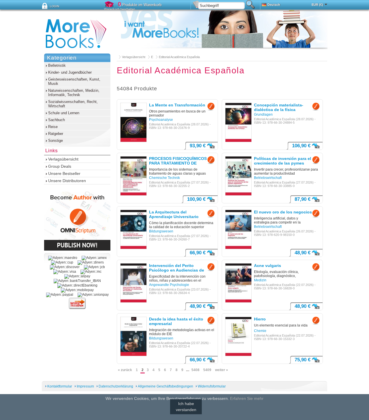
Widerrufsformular (212, 386)
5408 (195, 370)
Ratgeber (55, 133)
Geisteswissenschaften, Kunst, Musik (74, 81)
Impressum (85, 386)
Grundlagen (263, 114)
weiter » (221, 370)
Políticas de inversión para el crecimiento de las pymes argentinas (282, 161)
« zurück (125, 370)
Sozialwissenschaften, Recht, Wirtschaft (73, 104)
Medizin (260, 280)
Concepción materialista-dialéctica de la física (278, 107)
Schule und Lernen (63, 113)
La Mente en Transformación (177, 105)
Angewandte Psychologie (169, 285)
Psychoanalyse (161, 120)
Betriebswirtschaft (268, 178)
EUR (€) (317, 4)
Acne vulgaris (267, 265)
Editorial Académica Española (179, 57)
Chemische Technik (164, 178)
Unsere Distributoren (67, 180)
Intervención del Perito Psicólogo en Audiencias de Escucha (176, 268)
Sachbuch (56, 120)
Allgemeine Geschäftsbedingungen (165, 386)
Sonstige (55, 140)
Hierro (260, 319)
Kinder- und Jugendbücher (70, 72)
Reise (53, 127)
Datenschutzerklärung (116, 386)
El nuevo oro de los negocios (283, 212)
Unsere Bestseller (64, 173)
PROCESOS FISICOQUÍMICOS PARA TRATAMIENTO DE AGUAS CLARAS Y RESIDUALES (178, 161)
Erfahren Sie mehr (246, 398)
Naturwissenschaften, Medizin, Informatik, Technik (73, 92)
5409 (207, 370)
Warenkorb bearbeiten (119, 9)
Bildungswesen (161, 231)
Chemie (260, 331)
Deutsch (274, 4)
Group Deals (59, 166)
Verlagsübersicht (133, 57)
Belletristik (57, 65)
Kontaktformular (59, 386)
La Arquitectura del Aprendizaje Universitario (174, 214)
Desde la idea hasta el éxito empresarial (176, 321)
